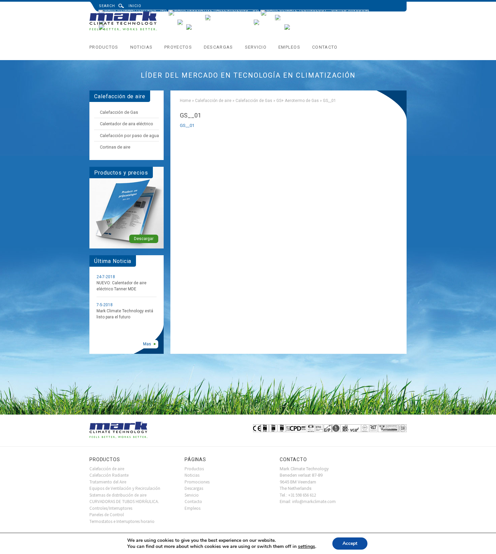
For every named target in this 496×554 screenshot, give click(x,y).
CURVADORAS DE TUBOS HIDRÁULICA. (124, 501)
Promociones (197, 482)
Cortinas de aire (115, 147)
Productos (103, 47)
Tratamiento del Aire (107, 482)
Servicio (256, 47)
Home (185, 100)
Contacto (324, 47)
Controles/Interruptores (110, 508)
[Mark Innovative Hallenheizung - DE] (213, 12)
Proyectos (178, 47)
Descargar (144, 238)
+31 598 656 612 (302, 495)
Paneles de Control (106, 515)
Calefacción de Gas (254, 100)
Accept (349, 543)
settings (306, 547)
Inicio (135, 6)
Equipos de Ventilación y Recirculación (124, 488)
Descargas (218, 47)
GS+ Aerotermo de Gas (297, 100)
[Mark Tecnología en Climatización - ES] (234, 26)
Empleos (289, 47)
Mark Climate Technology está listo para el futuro (125, 314)
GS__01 (187, 125)
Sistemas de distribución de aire (117, 495)
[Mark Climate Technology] (123, 21)
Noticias (141, 47)
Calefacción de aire (213, 100)
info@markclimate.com (314, 501)
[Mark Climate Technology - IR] (312, 17)
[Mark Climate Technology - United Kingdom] (314, 12)
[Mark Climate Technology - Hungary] (330, 26)
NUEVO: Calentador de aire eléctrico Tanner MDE (121, 286)
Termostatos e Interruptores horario (122, 521)
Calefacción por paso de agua (129, 135)
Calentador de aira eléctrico (126, 123)
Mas (147, 344)
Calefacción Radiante (109, 475)
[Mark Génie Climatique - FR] (239, 17)
